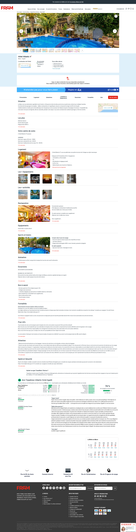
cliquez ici (50, 529)
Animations (49, 97)
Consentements (73, 513)
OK (115, 488)
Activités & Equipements (63, 97)
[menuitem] (32, 9)
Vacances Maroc (26, 12)
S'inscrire (90, 488)
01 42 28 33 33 (120, 8)
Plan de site (72, 511)
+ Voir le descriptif (56, 68)
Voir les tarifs (113, 97)
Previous (21, 31)
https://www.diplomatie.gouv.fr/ (32, 312)
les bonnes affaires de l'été (76, 2)
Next (115, 31)
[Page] (43, 488)
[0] (131, 9)
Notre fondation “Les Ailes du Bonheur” (52, 503)
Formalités (91, 97)
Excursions (78, 97)
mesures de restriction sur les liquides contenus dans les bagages (58, 343)
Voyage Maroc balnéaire (34, 12)
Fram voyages (19, 12)
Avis (101, 97)
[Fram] (7, 8)
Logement (36, 97)
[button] (34, 159)
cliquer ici (54, 395)
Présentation (23, 97)
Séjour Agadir (42, 12)
